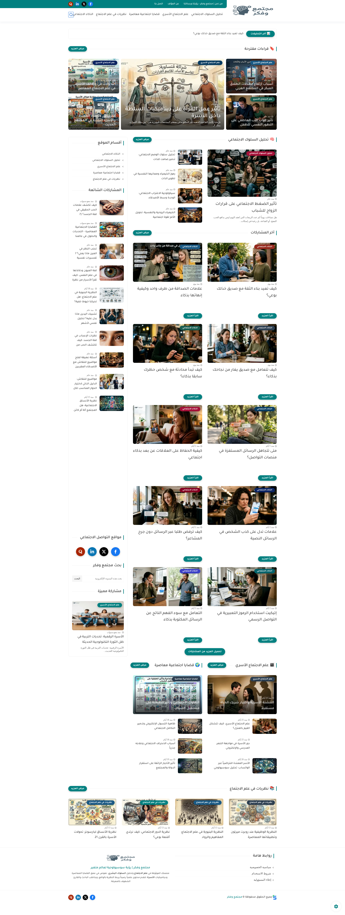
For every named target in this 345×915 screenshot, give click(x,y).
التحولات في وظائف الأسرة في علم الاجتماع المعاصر (95, 86)
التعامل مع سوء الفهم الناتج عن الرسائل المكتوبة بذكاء (174, 616)
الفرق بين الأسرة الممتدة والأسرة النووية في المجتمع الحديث (95, 120)
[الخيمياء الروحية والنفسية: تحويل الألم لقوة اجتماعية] (190, 215)
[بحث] (71, 14)
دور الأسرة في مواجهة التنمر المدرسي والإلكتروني (233, 746)
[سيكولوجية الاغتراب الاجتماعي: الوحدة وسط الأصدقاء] (190, 195)
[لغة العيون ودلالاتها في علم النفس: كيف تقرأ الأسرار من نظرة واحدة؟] (112, 273)
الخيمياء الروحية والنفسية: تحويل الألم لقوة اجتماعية (155, 215)
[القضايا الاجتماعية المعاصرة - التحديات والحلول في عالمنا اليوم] (112, 229)
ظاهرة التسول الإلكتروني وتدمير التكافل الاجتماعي (156, 726)
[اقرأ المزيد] (267, 316)
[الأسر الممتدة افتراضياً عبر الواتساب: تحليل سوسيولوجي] (264, 765)
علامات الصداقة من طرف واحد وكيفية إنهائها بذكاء (213, 33)
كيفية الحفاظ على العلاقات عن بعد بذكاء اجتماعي (167, 454)
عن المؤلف (173, 4)
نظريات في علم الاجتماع (111, 14)
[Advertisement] (98, 474)
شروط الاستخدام (261, 873)
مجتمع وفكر (234, 897)
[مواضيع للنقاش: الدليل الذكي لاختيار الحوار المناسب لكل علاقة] (112, 381)
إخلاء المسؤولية (262, 879)
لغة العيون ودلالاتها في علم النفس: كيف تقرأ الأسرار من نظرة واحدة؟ (84, 276)
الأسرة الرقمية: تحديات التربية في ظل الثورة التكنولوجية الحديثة (100, 639)
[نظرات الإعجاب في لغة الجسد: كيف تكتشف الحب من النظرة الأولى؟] (112, 338)
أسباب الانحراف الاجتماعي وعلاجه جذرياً (155, 746)
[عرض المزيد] (77, 49)
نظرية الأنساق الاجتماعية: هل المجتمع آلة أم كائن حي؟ (85, 406)
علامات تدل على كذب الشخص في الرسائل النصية (248, 535)
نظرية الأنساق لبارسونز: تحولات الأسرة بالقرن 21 (95, 835)
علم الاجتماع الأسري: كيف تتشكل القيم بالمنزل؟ (229, 726)
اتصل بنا (158, 4)
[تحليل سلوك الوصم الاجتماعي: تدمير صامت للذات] (190, 157)
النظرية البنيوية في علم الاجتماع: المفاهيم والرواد (202, 835)
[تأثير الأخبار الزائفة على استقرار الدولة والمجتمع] (190, 765)
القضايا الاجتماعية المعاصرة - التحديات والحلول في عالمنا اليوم (85, 232)
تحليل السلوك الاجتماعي (207, 14)
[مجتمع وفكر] (252, 10)
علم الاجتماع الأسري (175, 14)
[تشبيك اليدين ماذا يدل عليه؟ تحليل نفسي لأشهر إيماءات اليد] (112, 316)
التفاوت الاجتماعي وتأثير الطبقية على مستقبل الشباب (172, 705)
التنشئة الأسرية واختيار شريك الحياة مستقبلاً (247, 705)
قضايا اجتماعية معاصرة (144, 14)
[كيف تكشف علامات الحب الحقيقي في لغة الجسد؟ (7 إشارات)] (112, 207)
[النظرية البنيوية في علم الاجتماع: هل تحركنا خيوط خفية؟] (112, 295)
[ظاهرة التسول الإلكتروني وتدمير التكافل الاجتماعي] (190, 726)
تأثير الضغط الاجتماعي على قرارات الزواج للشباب (246, 207)
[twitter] (84, 4)
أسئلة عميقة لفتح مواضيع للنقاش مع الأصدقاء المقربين (85, 362)
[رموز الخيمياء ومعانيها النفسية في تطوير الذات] (190, 176)
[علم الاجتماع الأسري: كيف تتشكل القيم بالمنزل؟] (264, 726)
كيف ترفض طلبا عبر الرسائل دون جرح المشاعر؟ (170, 535)
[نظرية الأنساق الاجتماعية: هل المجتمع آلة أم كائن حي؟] (112, 403)
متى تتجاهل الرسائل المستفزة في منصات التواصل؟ (248, 454)
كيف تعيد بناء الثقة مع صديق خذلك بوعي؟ (247, 292)
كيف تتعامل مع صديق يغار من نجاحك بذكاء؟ (245, 373)
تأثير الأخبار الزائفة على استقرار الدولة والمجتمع (157, 766)
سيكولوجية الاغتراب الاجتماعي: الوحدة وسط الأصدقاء (157, 196)
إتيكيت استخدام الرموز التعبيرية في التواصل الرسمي (247, 616)
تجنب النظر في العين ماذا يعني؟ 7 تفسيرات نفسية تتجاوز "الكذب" (86, 254)
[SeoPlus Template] (274, 897)
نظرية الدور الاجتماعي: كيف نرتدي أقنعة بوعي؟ (148, 835)
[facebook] (90, 4)
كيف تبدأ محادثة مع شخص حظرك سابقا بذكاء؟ (173, 373)
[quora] (70, 4)
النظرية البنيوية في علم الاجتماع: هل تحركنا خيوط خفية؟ (85, 297)
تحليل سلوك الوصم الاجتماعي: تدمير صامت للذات (156, 157)
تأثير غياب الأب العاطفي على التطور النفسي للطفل (252, 123)
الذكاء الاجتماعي (83, 14)
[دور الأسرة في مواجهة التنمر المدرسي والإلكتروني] (264, 746)
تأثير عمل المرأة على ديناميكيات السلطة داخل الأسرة (173, 113)
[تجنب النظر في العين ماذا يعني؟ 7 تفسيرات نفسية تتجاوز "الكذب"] (112, 251)
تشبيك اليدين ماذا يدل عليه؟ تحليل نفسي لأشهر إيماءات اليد (86, 319)
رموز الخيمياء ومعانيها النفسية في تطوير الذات (154, 176)
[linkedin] (77, 4)
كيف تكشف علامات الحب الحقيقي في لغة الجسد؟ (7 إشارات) (85, 210)
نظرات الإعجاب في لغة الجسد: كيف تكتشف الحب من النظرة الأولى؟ (86, 341)
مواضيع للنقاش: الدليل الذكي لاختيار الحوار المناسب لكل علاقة (85, 384)
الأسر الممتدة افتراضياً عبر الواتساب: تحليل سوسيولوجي (232, 766)
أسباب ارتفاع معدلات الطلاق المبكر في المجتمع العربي (251, 86)
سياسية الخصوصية (260, 867)
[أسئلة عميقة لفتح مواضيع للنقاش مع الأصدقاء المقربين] (112, 360)
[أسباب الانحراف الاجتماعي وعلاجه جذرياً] (190, 746)
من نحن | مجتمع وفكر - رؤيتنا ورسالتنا (203, 4)
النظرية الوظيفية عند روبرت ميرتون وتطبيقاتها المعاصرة (254, 835)
